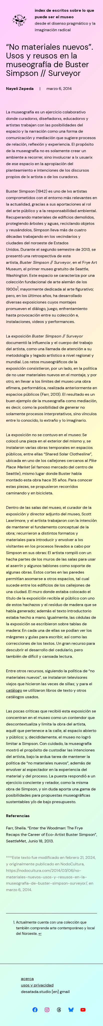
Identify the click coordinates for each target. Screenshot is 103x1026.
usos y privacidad (37, 985)
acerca (27, 978)
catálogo (14, 690)
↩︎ (40, 933)
